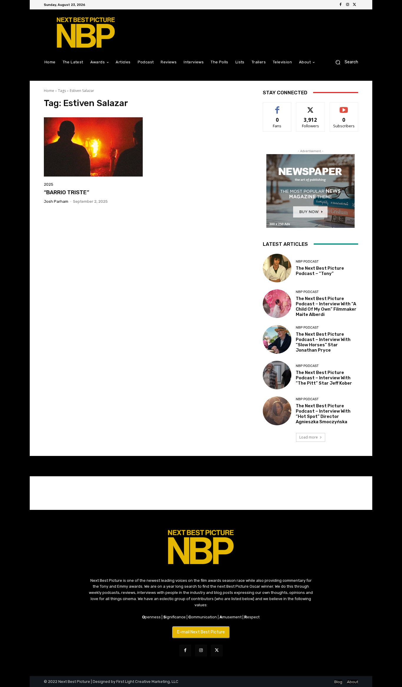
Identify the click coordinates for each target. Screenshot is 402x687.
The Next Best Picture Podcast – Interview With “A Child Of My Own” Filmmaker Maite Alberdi (326, 306)
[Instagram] (347, 4)
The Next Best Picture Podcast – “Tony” (320, 271)
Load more (308, 437)
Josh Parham (56, 201)
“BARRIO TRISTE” (66, 192)
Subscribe (344, 107)
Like (277, 107)
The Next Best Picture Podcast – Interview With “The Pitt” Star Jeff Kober (324, 378)
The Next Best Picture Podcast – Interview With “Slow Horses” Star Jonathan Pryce (323, 342)
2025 (48, 184)
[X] (354, 4)
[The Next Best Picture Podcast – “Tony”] (277, 268)
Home (49, 90)
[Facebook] (340, 4)
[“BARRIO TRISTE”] (93, 147)
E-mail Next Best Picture (201, 632)
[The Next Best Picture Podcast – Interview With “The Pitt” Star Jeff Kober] (277, 375)
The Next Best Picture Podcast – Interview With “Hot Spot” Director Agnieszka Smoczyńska (323, 413)
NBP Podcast (307, 261)
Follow (311, 107)
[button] (344, 62)
